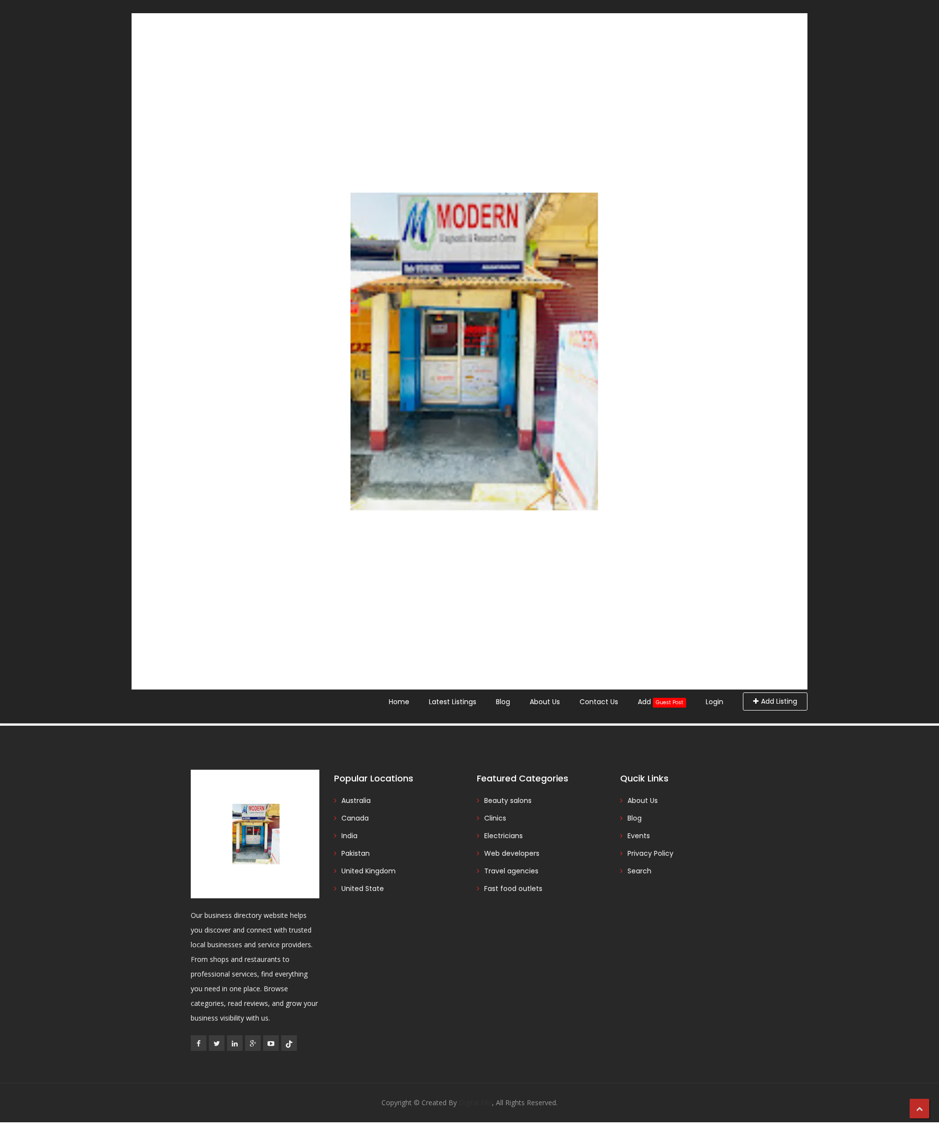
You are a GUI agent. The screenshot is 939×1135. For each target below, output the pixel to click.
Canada (355, 818)
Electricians (503, 836)
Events (638, 836)
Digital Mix (475, 1102)
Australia (356, 800)
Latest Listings (452, 702)
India (349, 836)
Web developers (511, 853)
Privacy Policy (650, 853)
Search (639, 871)
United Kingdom (368, 871)
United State (362, 888)
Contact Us (599, 702)
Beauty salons (508, 800)
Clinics (495, 818)
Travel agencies (511, 871)
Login (714, 702)
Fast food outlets (513, 888)
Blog (503, 702)
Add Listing (779, 701)
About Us (545, 702)
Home (399, 702)
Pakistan (355, 853)
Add (660, 702)
